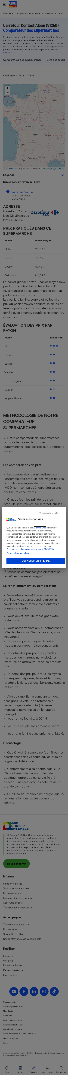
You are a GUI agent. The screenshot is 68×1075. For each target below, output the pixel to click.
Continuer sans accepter (48, 513)
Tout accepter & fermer (35, 561)
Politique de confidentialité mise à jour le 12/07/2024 (30, 549)
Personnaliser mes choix (17, 553)
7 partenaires (40, 528)
